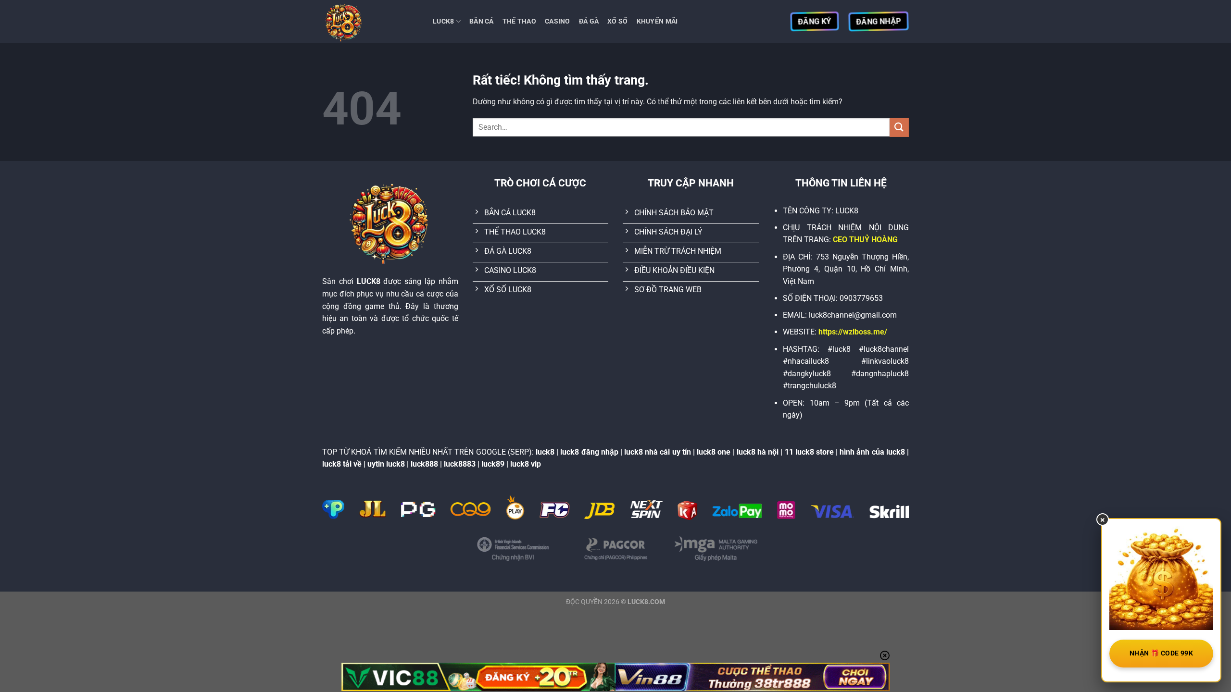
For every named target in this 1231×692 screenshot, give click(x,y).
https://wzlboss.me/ (852, 331)
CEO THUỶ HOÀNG (865, 239)
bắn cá (481, 21)
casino (557, 21)
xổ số (617, 21)
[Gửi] (899, 127)
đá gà (589, 21)
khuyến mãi (657, 21)
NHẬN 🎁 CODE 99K (1161, 653)
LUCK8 (443, 21)
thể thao (519, 21)
